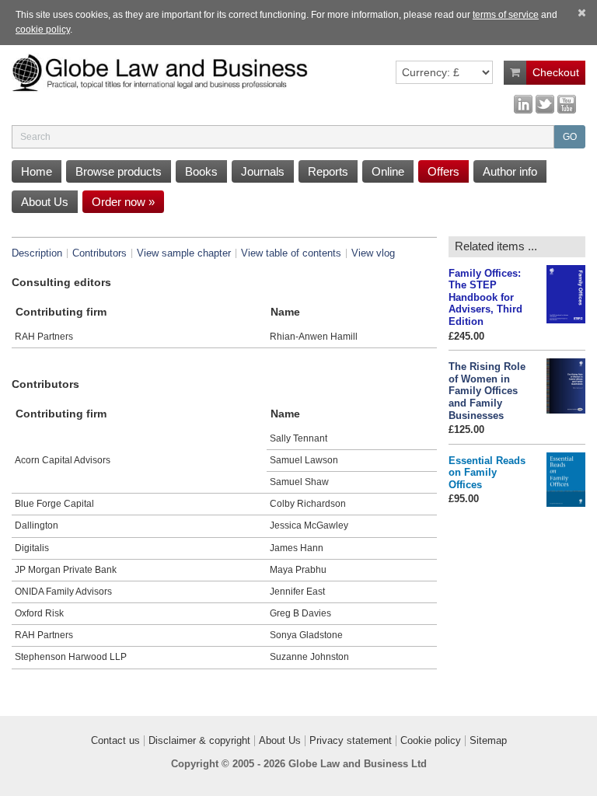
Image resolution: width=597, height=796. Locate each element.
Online (388, 171)
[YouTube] (566, 103)
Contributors (99, 253)
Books (201, 171)
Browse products (118, 171)
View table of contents (291, 253)
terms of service (506, 14)
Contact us (115, 740)
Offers (443, 171)
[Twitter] (545, 103)
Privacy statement (350, 740)
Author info (510, 171)
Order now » (123, 201)
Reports (328, 171)
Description (37, 253)
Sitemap (488, 740)
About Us (44, 201)
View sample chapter (184, 253)
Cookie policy (430, 740)
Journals (263, 171)
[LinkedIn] (523, 103)
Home (36, 171)
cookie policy (43, 29)
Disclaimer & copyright (199, 740)
